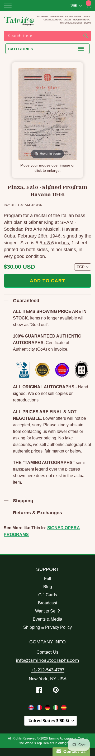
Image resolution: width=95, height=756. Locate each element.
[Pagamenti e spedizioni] (56, 708)
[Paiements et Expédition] (40, 708)
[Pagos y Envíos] (63, 708)
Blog (47, 586)
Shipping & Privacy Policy (47, 627)
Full (47, 578)
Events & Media (47, 619)
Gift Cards (47, 595)
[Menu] (8, 5)
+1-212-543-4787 (47, 669)
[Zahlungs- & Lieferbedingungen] (48, 708)
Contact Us (47, 652)
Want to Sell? (47, 611)
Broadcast (47, 603)
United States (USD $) (48, 721)
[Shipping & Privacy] (32, 708)
